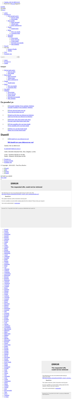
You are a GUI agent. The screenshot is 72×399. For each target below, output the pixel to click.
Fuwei (13, 3)
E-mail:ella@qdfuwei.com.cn (12, 148)
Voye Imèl (3, 177)
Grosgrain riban (15, 33)
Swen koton (14, 38)
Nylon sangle (15, 41)
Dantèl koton (14, 28)
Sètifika (10, 50)
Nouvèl (6, 46)
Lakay (6, 13)
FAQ (5, 52)
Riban (9, 30)
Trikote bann (14, 24)
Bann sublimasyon (16, 25)
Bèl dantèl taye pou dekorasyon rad (20, 142)
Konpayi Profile (12, 49)
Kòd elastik (14, 19)
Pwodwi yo (7, 14)
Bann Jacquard (15, 22)
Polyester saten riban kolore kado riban (18, 121)
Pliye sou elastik (15, 32)
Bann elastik (11, 20)
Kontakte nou (8, 54)
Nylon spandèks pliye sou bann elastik (18, 125)
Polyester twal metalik (17, 43)
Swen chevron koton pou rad (16, 112)
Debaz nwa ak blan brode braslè (17, 130)
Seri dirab (10, 35)
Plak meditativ (15, 44)
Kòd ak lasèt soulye (13, 16)
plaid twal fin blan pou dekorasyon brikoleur (20, 116)
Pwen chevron (15, 39)
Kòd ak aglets (15, 17)
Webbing (10, 36)
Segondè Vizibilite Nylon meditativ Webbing (20, 107)
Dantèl (9, 27)
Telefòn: (6, 2)
